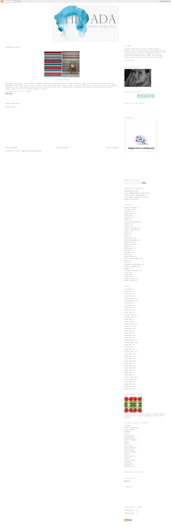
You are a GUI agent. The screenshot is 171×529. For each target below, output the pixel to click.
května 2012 (128, 328)
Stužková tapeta (12, 47)
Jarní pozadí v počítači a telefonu (136, 197)
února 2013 (128, 312)
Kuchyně (126, 226)
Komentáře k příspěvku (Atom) (32, 151)
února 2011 (128, 363)
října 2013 (128, 303)
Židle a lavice (129, 280)
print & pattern (129, 456)
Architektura (128, 209)
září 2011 (127, 347)
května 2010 (128, 368)
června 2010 (128, 365)
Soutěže (126, 260)
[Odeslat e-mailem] (6, 94)
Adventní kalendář (130, 207)
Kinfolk (126, 444)
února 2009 (128, 388)
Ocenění (126, 246)
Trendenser (128, 462)
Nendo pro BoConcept (131, 199)
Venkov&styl (128, 464)
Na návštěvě (128, 238)
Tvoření (28, 91)
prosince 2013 (129, 298)
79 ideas (127, 425)
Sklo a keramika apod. (131, 258)
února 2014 (128, 296)
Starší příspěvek (113, 147)
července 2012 (129, 324)
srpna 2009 (128, 375)
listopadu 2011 (129, 342)
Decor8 (126, 433)
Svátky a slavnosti (130, 266)
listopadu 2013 (129, 300)
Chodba (126, 220)
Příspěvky (130, 510)
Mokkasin (127, 454)
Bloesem (126, 431)
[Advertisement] (133, 166)
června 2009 (128, 379)
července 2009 (129, 377)
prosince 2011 (129, 340)
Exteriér (127, 218)
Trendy (126, 274)
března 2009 (128, 386)
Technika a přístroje (131, 270)
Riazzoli (127, 458)
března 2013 (128, 310)
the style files (129, 460)
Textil (22, 91)
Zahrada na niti (129, 466)
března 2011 (128, 361)
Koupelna (127, 224)
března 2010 (128, 372)
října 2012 (128, 319)
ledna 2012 (128, 338)
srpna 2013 (128, 307)
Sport (126, 262)
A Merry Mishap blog (131, 427)
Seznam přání (128, 256)
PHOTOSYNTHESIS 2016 (131, 191)
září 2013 (127, 305)
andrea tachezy (129, 429)
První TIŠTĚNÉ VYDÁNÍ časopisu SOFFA (136, 193)
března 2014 (128, 294)
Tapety (126, 268)
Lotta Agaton (128, 446)
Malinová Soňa (129, 450)
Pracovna (127, 252)
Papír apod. (128, 248)
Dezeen (126, 442)
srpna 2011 (128, 349)
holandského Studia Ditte (13, 85)
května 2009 (128, 382)
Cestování (127, 211)
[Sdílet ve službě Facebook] (11, 94)
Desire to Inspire (130, 440)
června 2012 (128, 326)
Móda (125, 236)
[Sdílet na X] (9, 94)
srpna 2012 (128, 321)
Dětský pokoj (128, 214)
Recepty (126, 254)
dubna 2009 (128, 384)
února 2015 (128, 291)
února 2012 (128, 335)
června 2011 (128, 354)
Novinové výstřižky (130, 240)
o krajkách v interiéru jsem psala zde (48, 83)
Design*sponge (129, 436)
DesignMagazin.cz (130, 438)
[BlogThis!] (8, 94)
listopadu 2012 (129, 317)
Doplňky (126, 215)
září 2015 (127, 289)
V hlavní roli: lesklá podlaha (134, 195)
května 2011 (128, 356)
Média (126, 234)
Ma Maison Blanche (130, 448)
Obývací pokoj (129, 244)
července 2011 (129, 351)
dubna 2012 (128, 331)
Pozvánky (127, 250)
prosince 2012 (129, 314)
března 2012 (128, 333)
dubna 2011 (128, 358)
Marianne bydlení (130, 452)
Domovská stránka (62, 147)
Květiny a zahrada (130, 228)
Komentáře (130, 513)
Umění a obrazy (129, 278)
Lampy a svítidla (130, 230)
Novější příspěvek (11, 147)
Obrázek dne (128, 242)
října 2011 (128, 344)
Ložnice (126, 232)
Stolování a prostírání (132, 264)
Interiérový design (130, 222)
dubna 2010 (128, 370)
